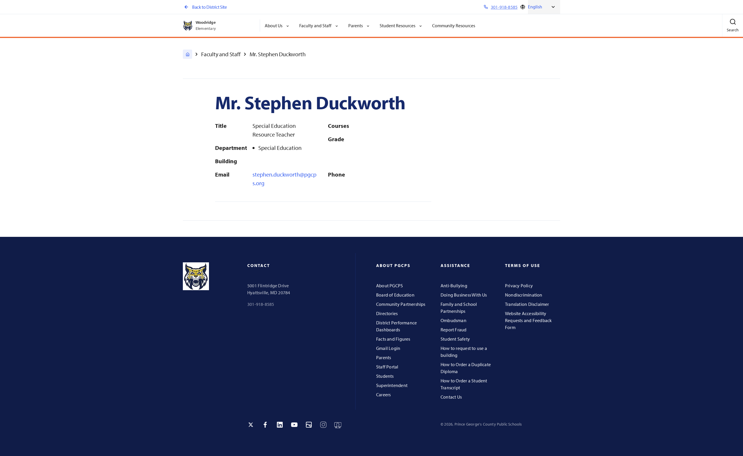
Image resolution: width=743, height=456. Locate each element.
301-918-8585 (260, 304)
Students (385, 376)
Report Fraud (454, 330)
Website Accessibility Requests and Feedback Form (528, 320)
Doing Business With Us (464, 295)
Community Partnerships (400, 304)
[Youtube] (294, 424)
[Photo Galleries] (308, 424)
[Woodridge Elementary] (187, 54)
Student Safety (455, 339)
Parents (383, 357)
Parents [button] (355, 25)
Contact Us (451, 397)
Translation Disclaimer (527, 304)
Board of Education (395, 295)
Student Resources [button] (397, 25)
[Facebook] (265, 424)
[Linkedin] (279, 424)
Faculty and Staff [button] (315, 25)
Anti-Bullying (454, 285)
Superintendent (391, 385)
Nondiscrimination (523, 295)
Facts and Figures (393, 339)
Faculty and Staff (221, 54)
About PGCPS (389, 285)
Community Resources (453, 25)
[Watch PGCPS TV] (337, 424)
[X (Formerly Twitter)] (250, 424)
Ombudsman (453, 320)
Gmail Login (388, 348)
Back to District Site (209, 7)
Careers (383, 394)
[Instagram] (323, 424)
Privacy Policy (519, 285)
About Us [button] (273, 25)
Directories (387, 313)
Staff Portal (387, 367)
